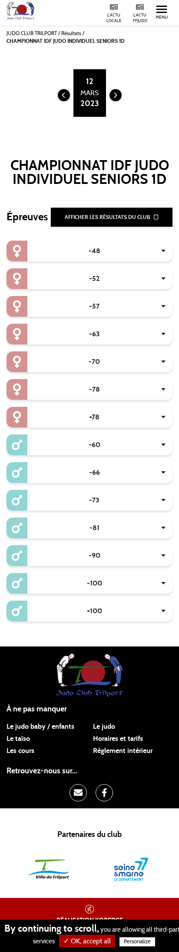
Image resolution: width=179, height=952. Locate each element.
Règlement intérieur (122, 750)
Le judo (104, 726)
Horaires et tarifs (118, 738)
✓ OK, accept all (87, 941)
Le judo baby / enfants (40, 726)
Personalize (137, 942)
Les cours (20, 750)
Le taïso (18, 738)
